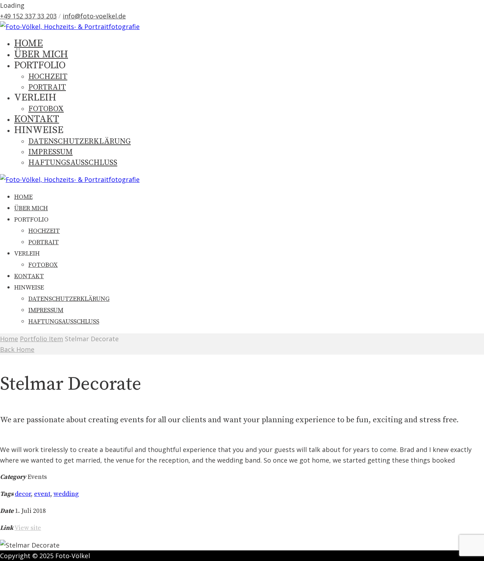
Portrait (47, 87)
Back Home (17, 349)
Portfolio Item (41, 338)
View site (28, 528)
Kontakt (36, 119)
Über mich (41, 54)
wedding (66, 494)
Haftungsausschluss (72, 162)
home (28, 43)
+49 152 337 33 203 (28, 16)
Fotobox (46, 109)
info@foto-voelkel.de (94, 16)
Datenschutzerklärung (79, 141)
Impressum (50, 152)
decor (23, 494)
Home (9, 338)
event (42, 494)
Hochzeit (47, 76)
